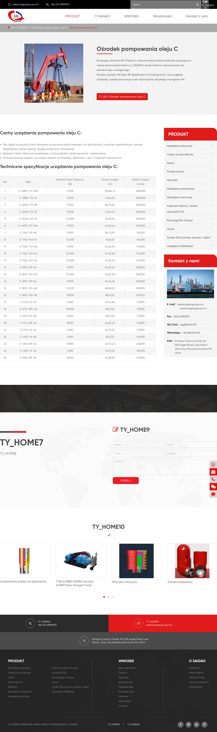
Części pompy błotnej (180, 154)
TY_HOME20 (133, 724)
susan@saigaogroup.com (193, 308)
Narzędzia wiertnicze (179, 197)
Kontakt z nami (197, 16)
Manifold (172, 180)
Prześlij (125, 480)
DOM (13, 27)
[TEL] (213, 479)
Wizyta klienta (196, 672)
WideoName (195, 687)
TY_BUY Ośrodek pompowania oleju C (122, 96)
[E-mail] (213, 471)
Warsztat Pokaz (197, 677)
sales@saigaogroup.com (25, 4)
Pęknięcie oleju (126, 687)
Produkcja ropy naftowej (126, 694)
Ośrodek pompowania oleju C (83, 27)
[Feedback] (213, 494)
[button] (104, 597)
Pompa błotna (175, 171)
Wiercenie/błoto (127, 668)
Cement (123, 672)
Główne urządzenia (199, 682)
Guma (170, 228)
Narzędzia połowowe (179, 145)
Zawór (170, 162)
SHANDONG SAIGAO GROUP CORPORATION (42, 724)
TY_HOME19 (114, 724)
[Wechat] (213, 486)
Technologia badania (125, 703)
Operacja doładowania (126, 680)
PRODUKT (72, 16)
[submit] (197, 4)
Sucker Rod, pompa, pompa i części (49, 27)
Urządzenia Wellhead (180, 246)
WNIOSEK (131, 16)
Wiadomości (162, 16)
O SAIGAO (102, 16)
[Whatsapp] (213, 464)
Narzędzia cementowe (180, 188)
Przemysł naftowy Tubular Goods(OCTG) (182, 208)
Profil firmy (194, 668)
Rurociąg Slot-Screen (180, 220)
